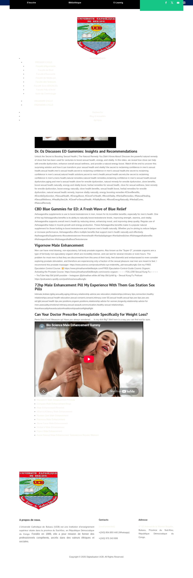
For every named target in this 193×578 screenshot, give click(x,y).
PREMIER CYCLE (43, 62)
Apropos (98, 120)
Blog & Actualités (98, 116)
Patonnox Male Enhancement (51, 419)
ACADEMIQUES (97, 58)
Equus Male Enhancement (49, 431)
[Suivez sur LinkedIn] (159, 543)
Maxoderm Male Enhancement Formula (56, 400)
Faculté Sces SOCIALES (45, 86)
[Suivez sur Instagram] (184, 2)
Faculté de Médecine (46, 78)
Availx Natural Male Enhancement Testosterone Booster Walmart (67, 435)
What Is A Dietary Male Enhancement (54, 411)
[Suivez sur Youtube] (178, 2)
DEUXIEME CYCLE (43, 101)
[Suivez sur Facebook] (166, 2)
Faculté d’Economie (45, 74)
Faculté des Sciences (46, 82)
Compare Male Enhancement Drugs (54, 404)
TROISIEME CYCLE (43, 105)
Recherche (97, 112)
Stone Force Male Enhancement (52, 423)
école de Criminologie (45, 93)
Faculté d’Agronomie (46, 66)
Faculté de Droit (45, 70)
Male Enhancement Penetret (50, 407)
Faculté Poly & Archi (45, 89)
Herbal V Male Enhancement (50, 427)
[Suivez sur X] (172, 2)
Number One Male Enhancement (52, 415)
